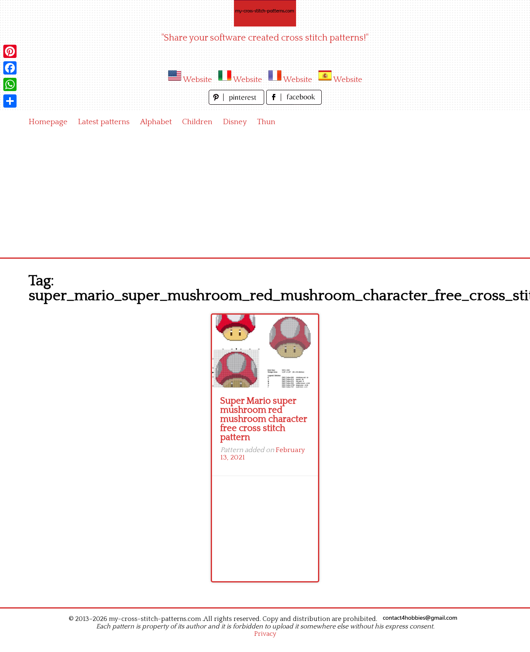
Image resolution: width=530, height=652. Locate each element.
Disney (235, 122)
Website (197, 79)
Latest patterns (104, 122)
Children (197, 122)
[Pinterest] (10, 51)
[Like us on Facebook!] (294, 102)
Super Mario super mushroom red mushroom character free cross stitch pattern (263, 419)
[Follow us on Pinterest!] (237, 102)
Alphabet (156, 122)
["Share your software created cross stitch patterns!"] (265, 13)
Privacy (265, 634)
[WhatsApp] (10, 84)
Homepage (48, 122)
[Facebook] (10, 68)
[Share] (10, 101)
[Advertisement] (265, 195)
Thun (266, 122)
